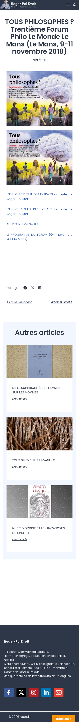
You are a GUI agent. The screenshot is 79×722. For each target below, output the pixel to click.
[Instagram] (34, 692)
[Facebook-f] (9, 692)
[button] (68, 5)
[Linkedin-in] (46, 692)
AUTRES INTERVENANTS (22, 224)
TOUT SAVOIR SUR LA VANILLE (33, 460)
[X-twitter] (21, 692)
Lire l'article (19, 398)
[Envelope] (58, 692)
